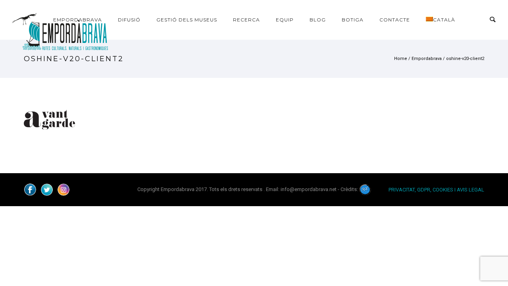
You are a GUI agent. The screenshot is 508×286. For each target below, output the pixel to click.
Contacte (394, 20)
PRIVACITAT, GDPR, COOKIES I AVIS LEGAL (436, 190)
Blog (318, 20)
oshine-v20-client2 (465, 58)
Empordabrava (77, 20)
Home (400, 58)
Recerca (246, 20)
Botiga (353, 20)
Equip (285, 20)
